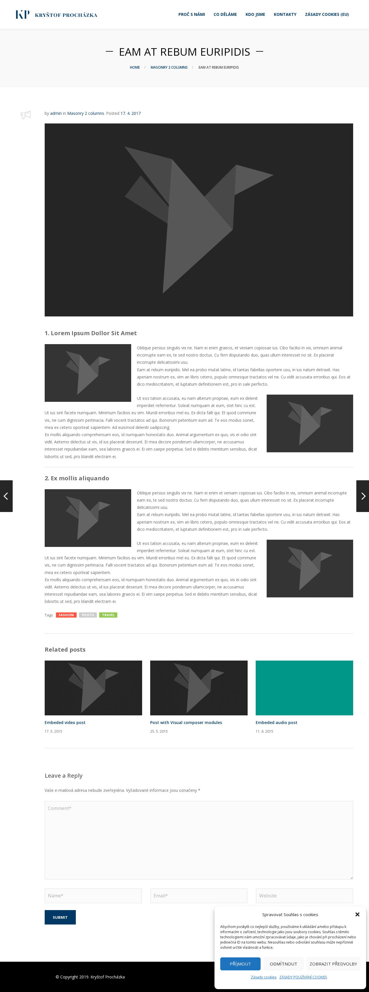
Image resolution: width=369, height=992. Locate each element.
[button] (357, 914)
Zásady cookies (263, 977)
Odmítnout (283, 964)
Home (135, 67)
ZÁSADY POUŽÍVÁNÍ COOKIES (303, 977)
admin (56, 113)
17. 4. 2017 (131, 113)
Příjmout (240, 964)
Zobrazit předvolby (333, 964)
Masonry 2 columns (169, 67)
